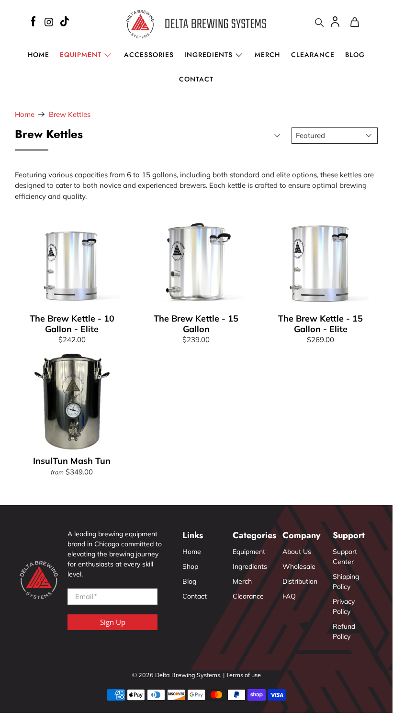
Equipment (249, 551)
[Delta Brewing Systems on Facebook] (33, 22)
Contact (196, 79)
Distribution (299, 581)
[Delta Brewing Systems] (196, 24)
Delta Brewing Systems (187, 675)
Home (38, 54)
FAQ (289, 596)
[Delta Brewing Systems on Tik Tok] (64, 22)
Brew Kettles (69, 114)
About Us (296, 551)
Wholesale (298, 566)
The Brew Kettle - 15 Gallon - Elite (320, 323)
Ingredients (208, 54)
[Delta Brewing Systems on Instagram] (49, 23)
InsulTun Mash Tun (72, 460)
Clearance (313, 54)
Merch (267, 54)
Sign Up (112, 622)
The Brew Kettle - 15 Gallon (196, 323)
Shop (190, 566)
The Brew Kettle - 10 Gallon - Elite (72, 323)
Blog (355, 54)
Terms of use (243, 675)
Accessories (149, 54)
